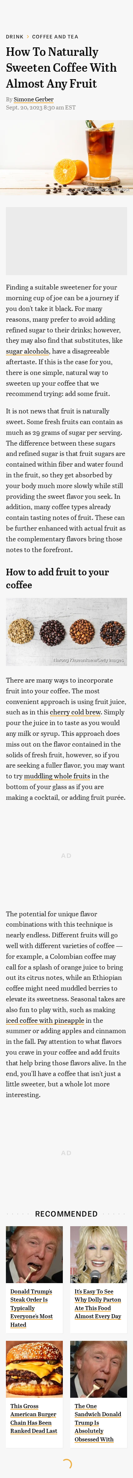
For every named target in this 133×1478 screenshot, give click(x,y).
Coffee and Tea (55, 36)
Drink (15, 36)
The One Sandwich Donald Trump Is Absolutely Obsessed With (98, 1423)
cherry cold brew (75, 711)
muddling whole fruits (57, 775)
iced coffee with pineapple (45, 1020)
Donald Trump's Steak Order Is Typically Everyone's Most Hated (31, 1308)
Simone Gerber (34, 99)
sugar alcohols (27, 350)
